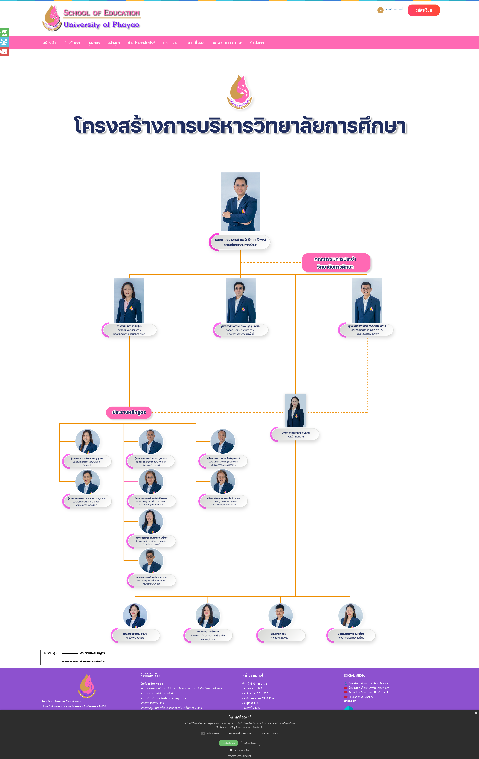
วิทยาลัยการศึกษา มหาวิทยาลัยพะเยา (369, 687)
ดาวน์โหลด (196, 42)
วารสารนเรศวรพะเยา (152, 703)
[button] (239, 750)
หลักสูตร (113, 42)
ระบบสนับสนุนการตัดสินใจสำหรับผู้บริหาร (164, 698)
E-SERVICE (171, 42)
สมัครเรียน (424, 10)
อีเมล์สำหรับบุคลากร (152, 683)
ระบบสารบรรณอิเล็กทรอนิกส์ (157, 693)
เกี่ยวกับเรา (71, 42)
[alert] (239, 734)
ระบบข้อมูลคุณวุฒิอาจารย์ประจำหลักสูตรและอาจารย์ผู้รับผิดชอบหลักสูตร (181, 688)
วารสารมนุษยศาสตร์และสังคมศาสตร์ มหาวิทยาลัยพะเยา (171, 707)
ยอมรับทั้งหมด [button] (228, 743)
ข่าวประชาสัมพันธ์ (141, 42)
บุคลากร (93, 42)
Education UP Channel (361, 696)
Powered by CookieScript (239, 756)
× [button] (475, 713)
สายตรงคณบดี (394, 9)
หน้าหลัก (49, 42)
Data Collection (227, 42)
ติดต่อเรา (257, 42)
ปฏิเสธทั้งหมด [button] (250, 743)
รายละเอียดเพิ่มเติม (255, 727)
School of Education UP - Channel (368, 692)
